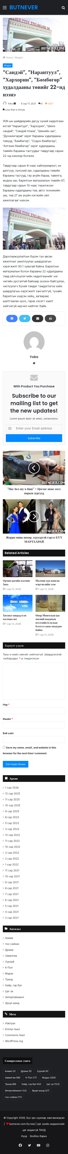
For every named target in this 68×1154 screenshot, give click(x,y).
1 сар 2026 (12, 787)
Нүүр (24, 1136)
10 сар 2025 (12, 805)
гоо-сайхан (12, 943)
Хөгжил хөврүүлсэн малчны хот (14, 617)
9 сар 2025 (12, 811)
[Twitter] (24, 318)
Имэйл (8, 718)
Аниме (9, 937)
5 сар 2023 (12, 823)
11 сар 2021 (12, 870)
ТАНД (42, 1129)
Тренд (9, 979)
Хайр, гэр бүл (13, 985)
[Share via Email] (37, 318)
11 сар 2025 (12, 799)
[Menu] (5, 9)
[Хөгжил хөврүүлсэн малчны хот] (17, 603)
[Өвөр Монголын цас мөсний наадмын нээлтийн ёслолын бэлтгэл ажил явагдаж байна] (50, 603)
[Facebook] (12, 318)
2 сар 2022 (12, 858)
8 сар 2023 (12, 817)
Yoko (10, 103)
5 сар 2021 (12, 905)
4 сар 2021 (12, 911)
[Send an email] (15, 103)
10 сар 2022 (12, 846)
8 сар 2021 (12, 888)
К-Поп (9, 967)
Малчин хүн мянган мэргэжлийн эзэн (48, 582)
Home (9, 57)
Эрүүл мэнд (12, 1003)
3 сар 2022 (12, 852)
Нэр (6, 704)
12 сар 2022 (12, 834)
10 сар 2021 (12, 876)
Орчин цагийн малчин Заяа (16, 582)
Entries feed (12, 1029)
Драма (9, 949)
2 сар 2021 (12, 917)
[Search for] (63, 9)
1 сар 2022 (12, 864)
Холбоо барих (38, 1136)
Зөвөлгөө (11, 955)
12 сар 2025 (12, 793)
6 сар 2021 (12, 900)
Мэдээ (19, 57)
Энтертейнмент (14, 997)
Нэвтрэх (10, 1023)
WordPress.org (14, 1041)
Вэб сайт (8, 733)
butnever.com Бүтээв (22, 1123)
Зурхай (9, 961)
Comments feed (15, 1035)
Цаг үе (9, 991)
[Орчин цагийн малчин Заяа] (17, 568)
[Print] (50, 318)
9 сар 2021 (12, 882)
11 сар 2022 (12, 840)
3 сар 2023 (12, 829)
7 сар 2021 (12, 894)
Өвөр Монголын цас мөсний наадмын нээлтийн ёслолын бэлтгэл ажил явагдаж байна (49, 623)
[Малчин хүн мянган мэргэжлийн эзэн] (50, 568)
